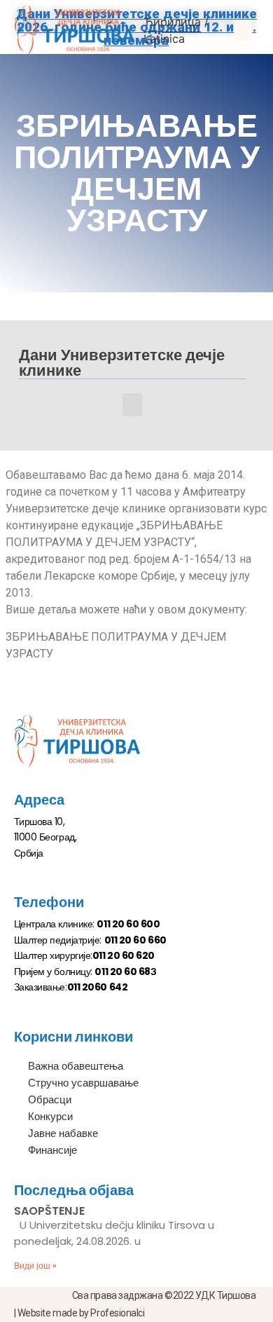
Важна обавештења (75, 1065)
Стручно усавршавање (83, 1082)
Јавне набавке (63, 1133)
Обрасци (49, 1099)
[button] (243, 30)
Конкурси (50, 1116)
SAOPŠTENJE (49, 1211)
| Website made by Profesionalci (79, 1312)
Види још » (35, 1266)
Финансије (52, 1150)
